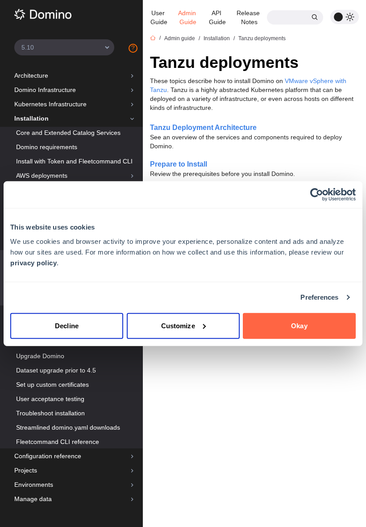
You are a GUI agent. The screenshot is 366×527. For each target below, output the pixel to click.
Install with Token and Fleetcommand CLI (74, 161)
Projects (25, 470)
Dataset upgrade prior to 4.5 (56, 370)
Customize (178, 325)
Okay (299, 325)
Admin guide (179, 38)
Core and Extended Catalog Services (68, 132)
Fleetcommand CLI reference (57, 441)
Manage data (33, 498)
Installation (31, 118)
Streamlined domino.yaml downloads (68, 427)
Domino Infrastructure (45, 89)
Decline (67, 325)
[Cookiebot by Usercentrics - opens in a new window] (317, 194)
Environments (33, 484)
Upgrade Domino (40, 356)
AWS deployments (41, 175)
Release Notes (249, 17)
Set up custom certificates (52, 384)
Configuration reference (47, 456)
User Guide (158, 17)
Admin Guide (188, 17)
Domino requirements (46, 147)
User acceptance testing (50, 398)
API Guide (217, 17)
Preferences (319, 297)
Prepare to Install (178, 164)
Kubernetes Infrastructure (50, 104)
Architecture (31, 75)
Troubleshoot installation (50, 413)
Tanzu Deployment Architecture (203, 127)
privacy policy (33, 262)
